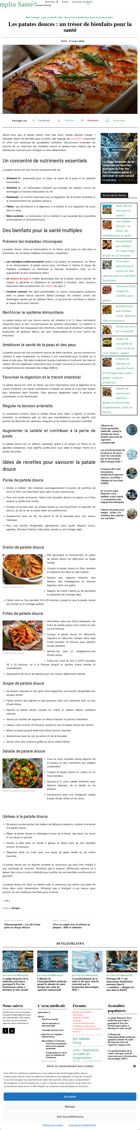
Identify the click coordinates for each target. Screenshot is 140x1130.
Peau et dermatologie (83, 1023)
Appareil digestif (81, 1017)
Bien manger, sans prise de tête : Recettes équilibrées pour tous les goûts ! (70, 17)
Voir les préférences (70, 1116)
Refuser (70, 1106)
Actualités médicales (15, 975)
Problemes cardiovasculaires (87, 1029)
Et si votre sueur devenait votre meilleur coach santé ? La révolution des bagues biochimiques (112, 497)
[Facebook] (5, 1031)
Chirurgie (77, 1020)
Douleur (77, 1031)
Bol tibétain (81, 1039)
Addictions (78, 1015)
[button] (134, 1066)
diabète (49, 286)
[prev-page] (124, 139)
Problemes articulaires (84, 1026)
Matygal (16, 908)
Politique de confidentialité (82, 1125)
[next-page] (131, 139)
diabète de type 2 (20, 278)
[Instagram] (12, 1031)
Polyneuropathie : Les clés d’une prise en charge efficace (22, 926)
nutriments (77, 138)
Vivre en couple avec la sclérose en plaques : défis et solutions (71, 926)
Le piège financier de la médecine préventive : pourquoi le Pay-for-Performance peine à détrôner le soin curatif (118, 169)
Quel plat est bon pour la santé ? (124, 210)
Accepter (70, 1096)
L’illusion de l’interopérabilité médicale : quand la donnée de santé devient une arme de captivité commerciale (111, 434)
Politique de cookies (52, 1125)
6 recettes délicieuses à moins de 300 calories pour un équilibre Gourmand (119, 271)
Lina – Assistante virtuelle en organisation (86, 1054)
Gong (77, 1043)
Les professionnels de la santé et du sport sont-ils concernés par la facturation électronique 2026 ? (113, 456)
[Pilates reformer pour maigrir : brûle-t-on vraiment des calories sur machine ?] (131, 514)
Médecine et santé (82, 1012)
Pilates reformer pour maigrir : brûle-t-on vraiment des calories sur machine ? (112, 514)
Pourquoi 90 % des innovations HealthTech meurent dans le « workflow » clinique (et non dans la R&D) (112, 476)
